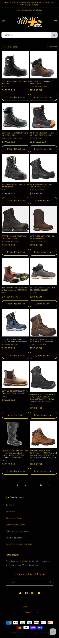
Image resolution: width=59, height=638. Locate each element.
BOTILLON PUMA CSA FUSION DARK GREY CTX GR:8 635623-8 (42, 289)
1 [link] (10, 485)
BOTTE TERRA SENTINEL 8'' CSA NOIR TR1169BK (15, 82)
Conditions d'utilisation (15, 524)
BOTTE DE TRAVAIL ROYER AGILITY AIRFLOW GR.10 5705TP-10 (42, 185)
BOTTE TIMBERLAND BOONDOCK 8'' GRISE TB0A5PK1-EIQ (14, 237)
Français (28, 612)
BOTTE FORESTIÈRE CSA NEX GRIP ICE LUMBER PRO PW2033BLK (42, 134)
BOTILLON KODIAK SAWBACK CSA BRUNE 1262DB (41, 82)
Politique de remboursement (17, 531)
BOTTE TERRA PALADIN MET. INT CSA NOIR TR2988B (15, 185)
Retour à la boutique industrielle (19, 544)
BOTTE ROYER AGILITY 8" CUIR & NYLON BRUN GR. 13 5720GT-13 (41, 340)
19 (41, 485)
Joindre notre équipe (14, 518)
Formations (10, 511)
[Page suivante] (49, 485)
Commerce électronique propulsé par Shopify (36, 633)
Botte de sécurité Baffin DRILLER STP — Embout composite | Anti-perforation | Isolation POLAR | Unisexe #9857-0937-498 (15, 454)
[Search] (54, 35)
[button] (3, 21)
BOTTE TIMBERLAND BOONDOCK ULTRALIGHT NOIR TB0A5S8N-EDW (14, 340)
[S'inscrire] (50, 582)
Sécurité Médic (19, 633)
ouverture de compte (14, 537)
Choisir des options (16, 97)
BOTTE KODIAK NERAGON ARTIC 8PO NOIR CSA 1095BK (15, 134)
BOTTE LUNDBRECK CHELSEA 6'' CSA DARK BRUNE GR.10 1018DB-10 (15, 392)
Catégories (10, 505)
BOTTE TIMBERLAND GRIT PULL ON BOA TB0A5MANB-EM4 (42, 237)
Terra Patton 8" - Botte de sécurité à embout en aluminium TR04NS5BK (15, 289)
